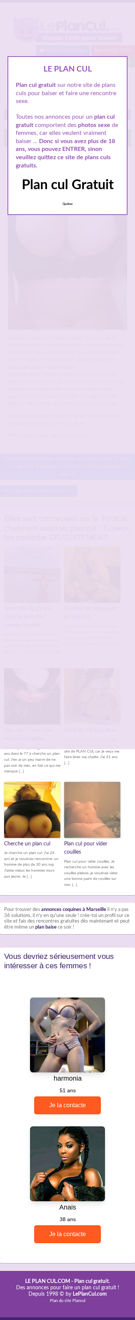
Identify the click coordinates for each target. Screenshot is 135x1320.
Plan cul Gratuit (68, 185)
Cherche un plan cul (27, 844)
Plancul (79, 1301)
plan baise (46, 927)
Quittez (68, 204)
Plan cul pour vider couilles (85, 848)
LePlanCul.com (90, 1294)
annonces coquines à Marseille (73, 909)
